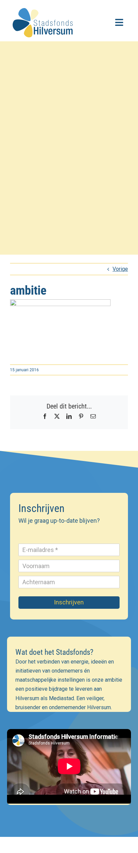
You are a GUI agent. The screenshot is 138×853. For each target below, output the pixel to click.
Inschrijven (69, 602)
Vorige (120, 269)
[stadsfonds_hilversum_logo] (43, 6)
